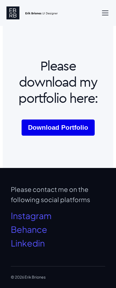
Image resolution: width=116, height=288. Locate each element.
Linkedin (28, 243)
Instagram (31, 215)
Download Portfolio (58, 127)
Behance (29, 229)
